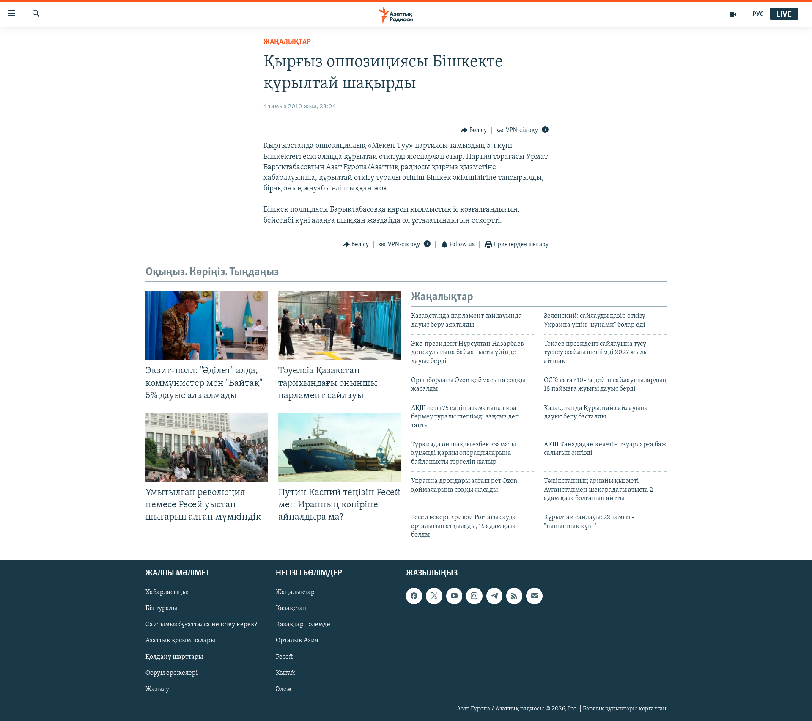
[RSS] (514, 596)
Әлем (283, 688)
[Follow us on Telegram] (494, 596)
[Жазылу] (534, 596)
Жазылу (157, 688)
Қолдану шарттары (174, 656)
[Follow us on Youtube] (454, 596)
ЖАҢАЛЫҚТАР (287, 42)
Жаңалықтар (295, 592)
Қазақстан (291, 608)
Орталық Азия (297, 640)
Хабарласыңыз (167, 592)
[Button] (474, 130)
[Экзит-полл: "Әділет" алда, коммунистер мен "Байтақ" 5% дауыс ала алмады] (206, 325)
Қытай (285, 672)
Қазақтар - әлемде (303, 624)
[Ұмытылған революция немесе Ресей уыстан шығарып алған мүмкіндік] (206, 447)
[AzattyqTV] (733, 14)
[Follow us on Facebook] (414, 596)
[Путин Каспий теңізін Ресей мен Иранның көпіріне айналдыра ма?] (339, 447)
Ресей (284, 656)
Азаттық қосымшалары (180, 640)
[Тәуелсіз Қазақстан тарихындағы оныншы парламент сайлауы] (339, 325)
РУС (758, 14)
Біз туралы (161, 608)
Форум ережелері (171, 672)
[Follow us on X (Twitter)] (434, 596)
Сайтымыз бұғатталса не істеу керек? (201, 624)
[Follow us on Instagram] (474, 596)
